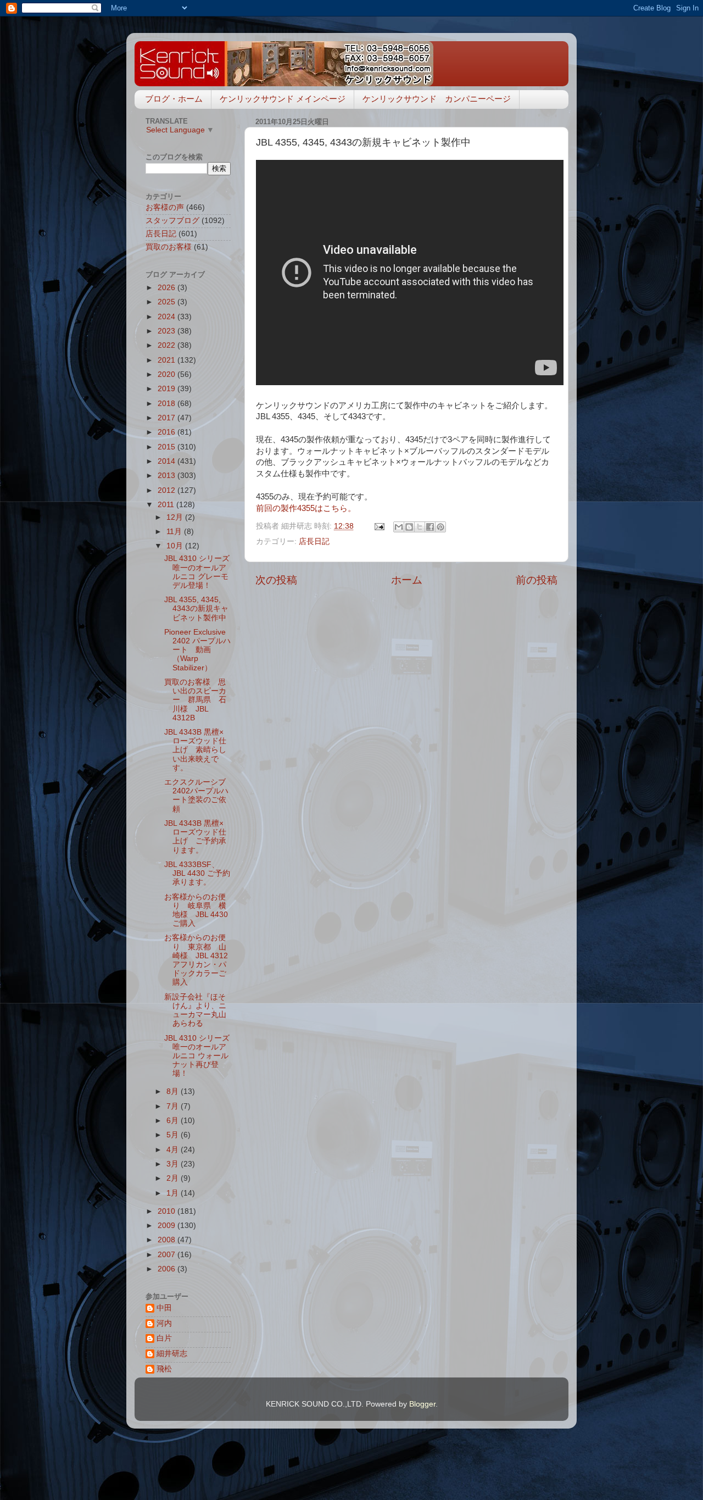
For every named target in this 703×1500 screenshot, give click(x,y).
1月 (173, 1193)
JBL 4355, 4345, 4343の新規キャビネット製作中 (196, 608)
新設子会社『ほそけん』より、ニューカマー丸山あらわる (195, 1010)
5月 (173, 1135)
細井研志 (172, 1353)
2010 (167, 1211)
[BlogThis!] (409, 526)
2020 (167, 374)
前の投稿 (536, 580)
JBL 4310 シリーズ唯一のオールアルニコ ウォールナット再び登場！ (197, 1056)
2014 (167, 461)
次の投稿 (276, 580)
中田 (164, 1308)
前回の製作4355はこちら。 (306, 508)
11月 (175, 531)
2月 (173, 1178)
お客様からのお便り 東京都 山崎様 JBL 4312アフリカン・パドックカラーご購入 (196, 960)
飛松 (164, 1369)
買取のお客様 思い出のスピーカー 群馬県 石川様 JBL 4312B (195, 700)
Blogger (422, 1404)
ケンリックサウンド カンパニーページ (436, 98)
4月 (173, 1150)
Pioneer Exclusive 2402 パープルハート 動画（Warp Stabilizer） (197, 650)
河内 (164, 1323)
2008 (167, 1240)
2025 (167, 302)
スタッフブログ (172, 220)
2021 (167, 360)
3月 (173, 1164)
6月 (173, 1120)
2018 (167, 403)
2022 (167, 345)
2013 (167, 475)
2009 (167, 1225)
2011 (167, 505)
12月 (175, 517)
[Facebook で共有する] (430, 526)
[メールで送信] (398, 526)
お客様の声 (165, 207)
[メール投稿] (379, 526)
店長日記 (314, 541)
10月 (175, 546)
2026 (167, 288)
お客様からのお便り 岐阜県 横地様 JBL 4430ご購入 (196, 910)
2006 (167, 1269)
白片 (164, 1338)
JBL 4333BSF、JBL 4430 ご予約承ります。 (197, 873)
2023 (167, 331)
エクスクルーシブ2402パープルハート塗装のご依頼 (196, 795)
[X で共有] (419, 526)
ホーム (406, 580)
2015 (167, 447)
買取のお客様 (169, 247)
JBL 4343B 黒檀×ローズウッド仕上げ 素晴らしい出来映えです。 (195, 750)
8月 (173, 1091)
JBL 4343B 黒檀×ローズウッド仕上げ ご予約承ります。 (195, 836)
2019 (167, 389)
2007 (167, 1255)
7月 (173, 1106)
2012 (167, 490)
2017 (167, 418)
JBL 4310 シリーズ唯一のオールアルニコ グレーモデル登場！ (197, 572)
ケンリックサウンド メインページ (282, 98)
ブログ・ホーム (174, 98)
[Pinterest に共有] (440, 526)
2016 (167, 432)
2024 (167, 317)
